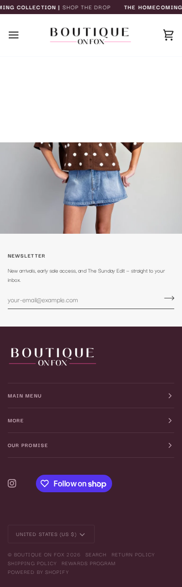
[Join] (166, 298)
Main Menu (25, 395)
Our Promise (28, 445)
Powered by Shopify (38, 572)
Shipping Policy (32, 563)
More (16, 420)
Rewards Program (89, 563)
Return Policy (133, 554)
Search (96, 554)
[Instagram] (12, 483)
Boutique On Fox (39, 554)
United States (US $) (46, 534)
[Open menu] (22, 35)
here (118, 126)
